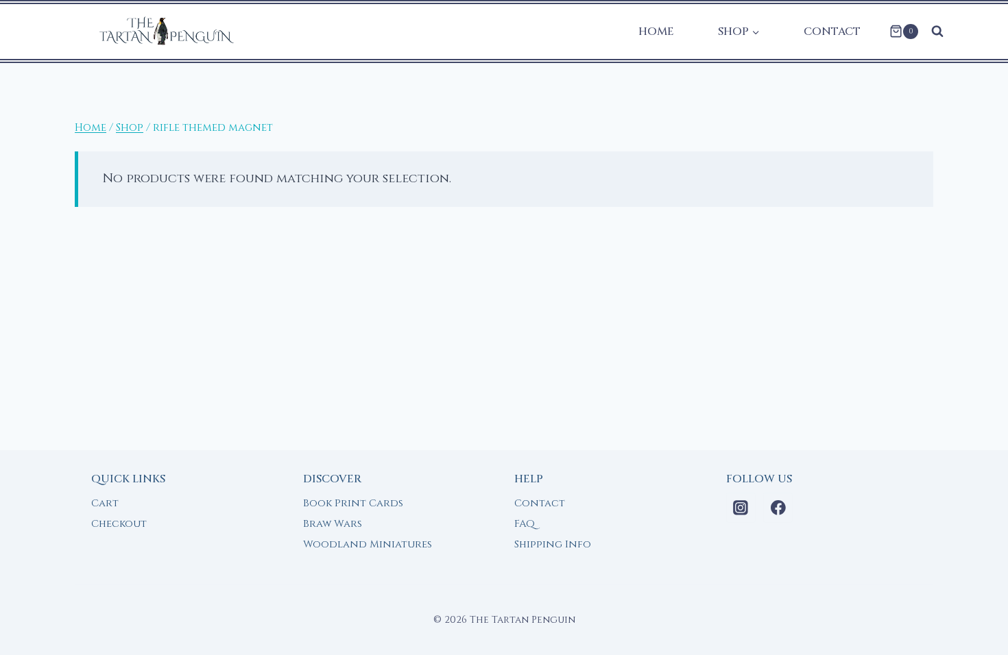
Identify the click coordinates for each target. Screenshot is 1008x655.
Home (656, 31)
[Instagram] (741, 508)
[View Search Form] (937, 31)
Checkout (119, 524)
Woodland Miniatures (367, 544)
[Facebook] (778, 508)
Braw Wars (332, 524)
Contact (832, 31)
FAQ (524, 524)
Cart (105, 503)
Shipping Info (552, 544)
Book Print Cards (353, 503)
